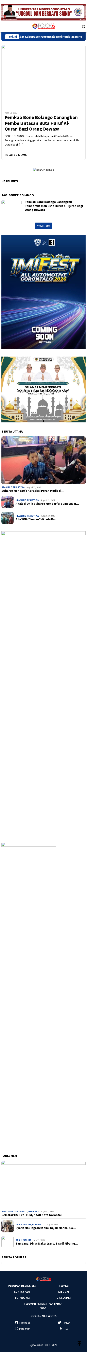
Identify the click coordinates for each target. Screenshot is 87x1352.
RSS (66, 1329)
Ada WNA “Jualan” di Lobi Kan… (37, 519)
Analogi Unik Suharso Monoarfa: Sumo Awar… (47, 504)
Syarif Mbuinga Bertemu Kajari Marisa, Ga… (46, 1228)
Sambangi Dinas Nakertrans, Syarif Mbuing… (47, 1243)
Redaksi (64, 1286)
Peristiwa (18, 487)
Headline (6, 487)
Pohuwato (38, 1224)
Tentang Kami (22, 1298)
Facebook (24, 1322)
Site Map (64, 1292)
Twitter (66, 1322)
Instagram (24, 1329)
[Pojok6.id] (43, 26)
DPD (18, 1224)
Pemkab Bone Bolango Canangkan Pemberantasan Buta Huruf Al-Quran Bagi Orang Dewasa (41, 123)
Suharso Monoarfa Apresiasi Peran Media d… (32, 491)
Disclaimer (64, 1298)
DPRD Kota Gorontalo (14, 1211)
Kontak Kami (22, 1292)
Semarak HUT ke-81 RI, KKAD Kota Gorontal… (32, 1215)
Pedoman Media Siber (22, 1286)
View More (43, 225)
